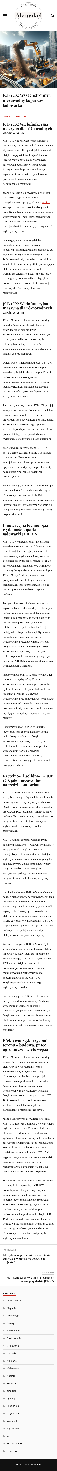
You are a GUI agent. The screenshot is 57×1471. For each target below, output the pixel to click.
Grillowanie (13, 1345)
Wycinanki (12, 1420)
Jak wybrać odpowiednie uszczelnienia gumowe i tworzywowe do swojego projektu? (26, 1258)
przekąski (12, 1390)
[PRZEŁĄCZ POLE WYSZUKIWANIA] (52, 16)
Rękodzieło (13, 1405)
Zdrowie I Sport (15, 1443)
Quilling (11, 1398)
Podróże (11, 1383)
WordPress (34, 1465)
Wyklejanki (13, 1428)
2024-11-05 (20, 116)
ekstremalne (13, 1330)
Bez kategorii (14, 1300)
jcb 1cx (46, 202)
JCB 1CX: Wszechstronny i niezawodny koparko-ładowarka (27, 100)
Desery (10, 1323)
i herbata (11, 1353)
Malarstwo (13, 1368)
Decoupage (13, 1315)
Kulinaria (12, 1360)
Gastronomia (14, 1338)
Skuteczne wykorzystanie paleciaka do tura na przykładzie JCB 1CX (30, 1279)
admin (6, 116)
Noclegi (11, 1375)
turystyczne (13, 1413)
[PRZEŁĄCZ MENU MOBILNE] (5, 16)
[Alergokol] (28, 15)
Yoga (9, 1435)
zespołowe (12, 1450)
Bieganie (11, 1308)
